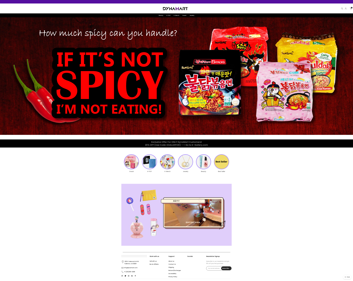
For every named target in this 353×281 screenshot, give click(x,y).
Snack (184, 15)
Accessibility (172, 273)
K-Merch (176, 15)
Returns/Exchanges (175, 270)
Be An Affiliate (154, 264)
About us (171, 261)
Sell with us (153, 261)
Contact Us (172, 264)
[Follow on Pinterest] (135, 276)
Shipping (171, 267)
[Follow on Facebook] (122, 276)
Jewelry (192, 15)
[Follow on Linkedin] (132, 276)
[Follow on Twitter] (125, 276)
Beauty (161, 15)
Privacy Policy (173, 277)
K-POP (168, 15)
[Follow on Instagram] (128, 276)
